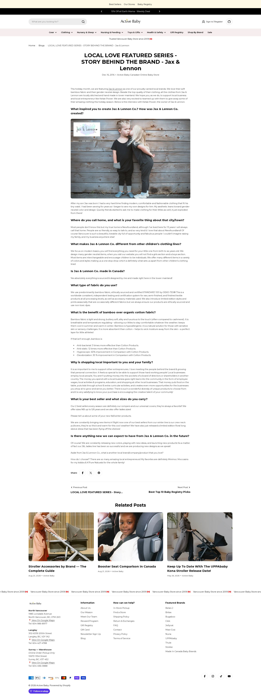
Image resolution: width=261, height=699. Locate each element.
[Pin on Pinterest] (99, 473)
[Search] (83, 21)
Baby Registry (145, 4)
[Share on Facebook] (82, 473)
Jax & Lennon (115, 89)
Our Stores (129, 4)
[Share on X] (91, 473)
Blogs (41, 45)
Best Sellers (115, 4)
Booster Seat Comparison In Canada (127, 566)
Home (32, 45)
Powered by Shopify (60, 685)
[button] (101, 11)
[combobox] (58, 21)
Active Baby (42, 685)
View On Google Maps (43, 620)
